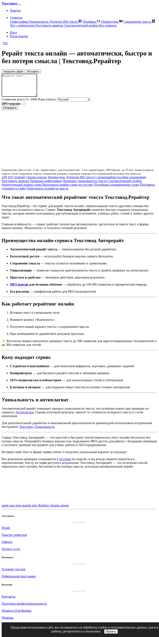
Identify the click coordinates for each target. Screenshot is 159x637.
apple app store (12, 505)
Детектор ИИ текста (64, 21)
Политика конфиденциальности (24, 603)
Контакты (9, 596)
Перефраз (90, 21)
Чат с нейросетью (23, 25)
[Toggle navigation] (19, 4)
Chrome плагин (36, 177)
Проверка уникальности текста (85, 181)
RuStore (44, 505)
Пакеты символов (14, 535)
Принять (111, 631)
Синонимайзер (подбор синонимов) (120, 177)
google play (30, 505)
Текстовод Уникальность (36, 426)
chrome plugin (59, 505)
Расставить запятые (50, 25)
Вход (13, 32)
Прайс (6, 528)
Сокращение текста (137, 21)
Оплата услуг (11, 549)
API (4, 177)
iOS (10, 177)
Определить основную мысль (47, 188)
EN (5, 43)
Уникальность (39, 21)
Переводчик (110, 21)
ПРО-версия (19, 284)
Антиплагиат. (25, 412)
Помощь (7, 617)
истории (65, 459)
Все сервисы (108, 25)
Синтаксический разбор (81, 25)
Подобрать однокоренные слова (116, 184)
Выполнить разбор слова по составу (67, 184)
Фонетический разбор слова (21, 184)
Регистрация (19, 36)
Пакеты (15, 10)
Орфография (19, 21)
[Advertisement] (79, 139)
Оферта (7, 542)
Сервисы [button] (16, 17)
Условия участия (13, 569)
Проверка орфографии (46, 181)
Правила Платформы (16, 610)
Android (19, 177)
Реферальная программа (19, 576)
